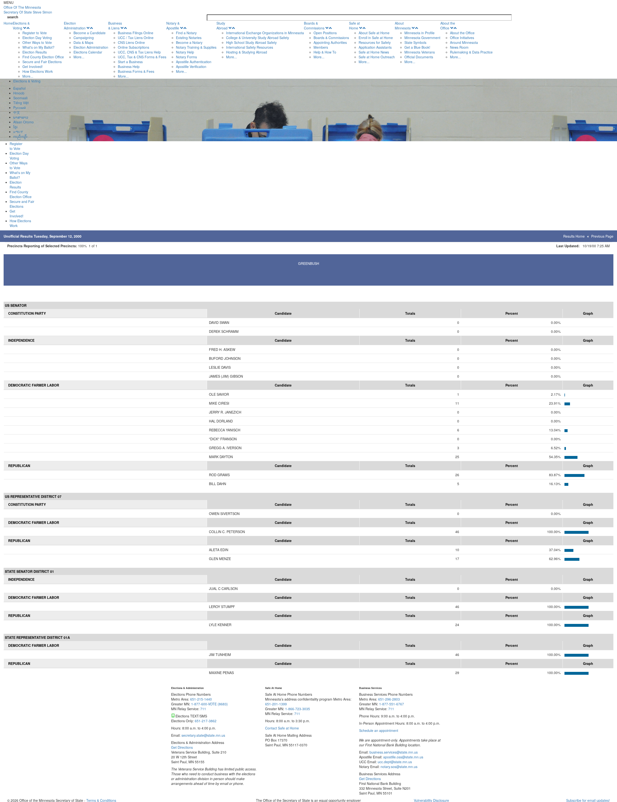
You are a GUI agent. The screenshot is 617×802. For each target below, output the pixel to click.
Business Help (129, 66)
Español (19, 88)
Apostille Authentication (193, 61)
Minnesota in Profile (419, 32)
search (12, 16)
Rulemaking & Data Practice (471, 52)
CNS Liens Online (131, 42)
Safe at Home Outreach (377, 56)
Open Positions (325, 32)
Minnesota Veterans (419, 52)
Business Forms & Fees (136, 71)
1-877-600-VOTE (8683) (209, 704)
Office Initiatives (462, 37)
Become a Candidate (90, 32)
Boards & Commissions (314, 25)
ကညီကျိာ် (20, 136)
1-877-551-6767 (391, 704)
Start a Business (130, 61)
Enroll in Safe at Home (376, 37)
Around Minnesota (464, 42)
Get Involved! (32, 66)
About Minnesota (403, 25)
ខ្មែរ (15, 126)
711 (203, 708)
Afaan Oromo (23, 122)
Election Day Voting (37, 37)
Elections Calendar (88, 52)
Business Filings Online (135, 32)
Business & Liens (115, 25)
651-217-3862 (205, 720)
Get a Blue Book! (417, 47)
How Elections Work (37, 71)
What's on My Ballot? (38, 47)
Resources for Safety (375, 42)
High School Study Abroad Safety (251, 42)
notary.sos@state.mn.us (398, 766)
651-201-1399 (276, 704)
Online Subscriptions (133, 47)
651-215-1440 (201, 699)
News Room (459, 47)
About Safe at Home (374, 32)
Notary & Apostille (173, 25)
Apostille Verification (191, 66)
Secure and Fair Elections (42, 61)
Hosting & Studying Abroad (246, 52)
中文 (16, 112)
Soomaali (20, 97)
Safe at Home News (374, 52)
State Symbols (415, 42)
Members (321, 47)
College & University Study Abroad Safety (257, 37)
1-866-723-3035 (297, 708)
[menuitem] (38, 50)
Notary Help (185, 52)
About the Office (447, 25)
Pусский (19, 107)
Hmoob (18, 93)
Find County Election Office (43, 56)
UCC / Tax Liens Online (136, 37)
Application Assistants (375, 47)
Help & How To (325, 52)
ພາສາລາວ (20, 117)
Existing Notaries (188, 37)
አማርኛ (18, 131)
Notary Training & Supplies (196, 47)
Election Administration (75, 25)
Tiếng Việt (21, 102)
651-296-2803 (389, 699)
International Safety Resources (249, 47)
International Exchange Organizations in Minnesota (265, 32)
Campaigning (84, 37)
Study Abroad (222, 25)
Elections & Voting (21, 25)
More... (27, 76)
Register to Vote (34, 32)
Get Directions (182, 747)
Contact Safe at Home (282, 728)
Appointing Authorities (330, 42)
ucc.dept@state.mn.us (394, 761)
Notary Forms (186, 56)
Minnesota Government (422, 37)
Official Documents (418, 56)
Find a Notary (186, 32)
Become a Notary (189, 42)
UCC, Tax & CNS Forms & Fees (142, 56)
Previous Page (602, 236)
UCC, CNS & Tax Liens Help (139, 52)
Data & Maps (83, 42)
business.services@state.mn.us (393, 752)
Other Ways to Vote (37, 42)
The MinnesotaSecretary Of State (28, 9)
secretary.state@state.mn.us (203, 735)
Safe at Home (354, 25)
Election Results (34, 52)
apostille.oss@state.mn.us (402, 757)
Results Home (574, 236)
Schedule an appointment (378, 730)
